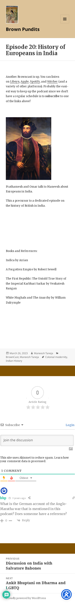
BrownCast (12, 357)
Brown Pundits (23, 29)
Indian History (14, 361)
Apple (25, 81)
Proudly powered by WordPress (26, 598)
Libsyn (14, 81)
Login (69, 425)
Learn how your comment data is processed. (34, 459)
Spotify (35, 81)
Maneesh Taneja (43, 353)
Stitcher (52, 81)
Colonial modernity (56, 357)
